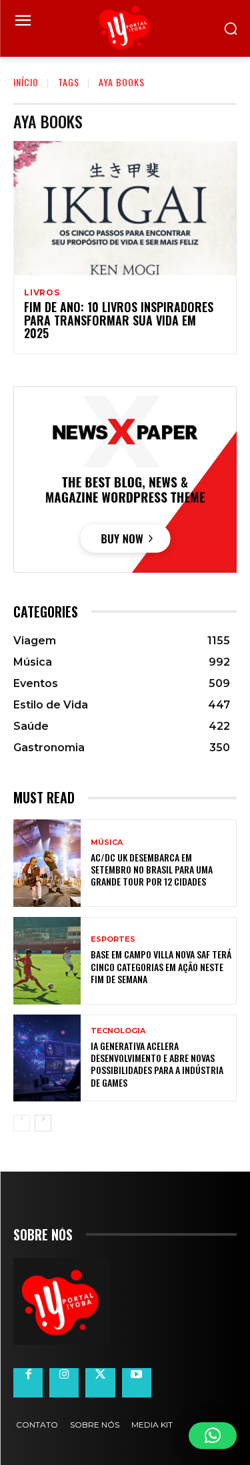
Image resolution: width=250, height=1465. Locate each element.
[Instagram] (64, 1382)
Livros (42, 293)
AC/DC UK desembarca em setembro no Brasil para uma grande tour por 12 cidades (152, 869)
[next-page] (43, 1123)
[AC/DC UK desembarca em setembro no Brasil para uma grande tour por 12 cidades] (47, 863)
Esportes (113, 939)
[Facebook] (28, 1382)
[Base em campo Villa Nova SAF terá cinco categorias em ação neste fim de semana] (47, 961)
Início (26, 82)
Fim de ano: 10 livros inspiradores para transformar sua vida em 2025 (118, 320)
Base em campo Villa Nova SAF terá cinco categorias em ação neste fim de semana (161, 966)
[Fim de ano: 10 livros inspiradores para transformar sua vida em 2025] (125, 208)
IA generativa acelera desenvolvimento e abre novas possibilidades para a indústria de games (157, 1064)
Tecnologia (118, 1031)
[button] (213, 1435)
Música (107, 842)
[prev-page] (21, 1123)
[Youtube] (136, 1382)
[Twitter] (100, 1382)
